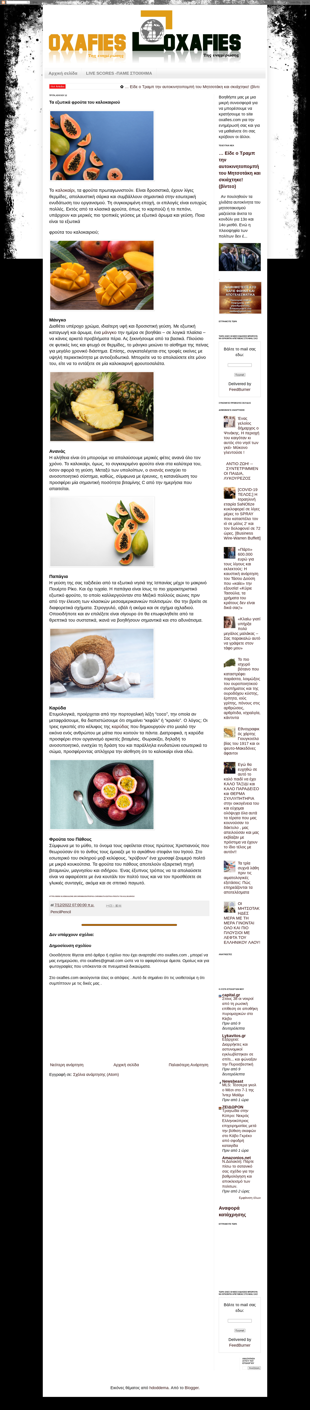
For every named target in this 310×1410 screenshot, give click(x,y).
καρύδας (120, 726)
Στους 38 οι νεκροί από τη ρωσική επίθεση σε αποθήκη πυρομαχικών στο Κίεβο (240, 1008)
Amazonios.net (236, 1157)
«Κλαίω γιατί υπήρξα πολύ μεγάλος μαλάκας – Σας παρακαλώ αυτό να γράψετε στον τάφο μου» (242, 633)
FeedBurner (239, 389)
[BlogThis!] (110, 905)
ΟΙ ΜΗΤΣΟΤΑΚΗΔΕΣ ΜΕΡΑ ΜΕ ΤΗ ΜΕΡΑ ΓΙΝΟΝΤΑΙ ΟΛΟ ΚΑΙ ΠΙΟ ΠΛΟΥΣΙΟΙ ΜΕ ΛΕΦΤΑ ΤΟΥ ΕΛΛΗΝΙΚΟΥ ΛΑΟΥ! (242, 923)
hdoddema (159, 1387)
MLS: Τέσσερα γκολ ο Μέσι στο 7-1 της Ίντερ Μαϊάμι (239, 1090)
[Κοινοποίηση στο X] (113, 905)
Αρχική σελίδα (63, 73)
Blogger (192, 1387)
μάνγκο (109, 332)
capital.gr (231, 995)
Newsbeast (232, 1081)
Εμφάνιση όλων (250, 1197)
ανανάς (156, 470)
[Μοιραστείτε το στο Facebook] (117, 905)
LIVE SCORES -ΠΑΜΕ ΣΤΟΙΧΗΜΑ (119, 73)
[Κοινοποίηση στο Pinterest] (120, 905)
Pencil (56, 912)
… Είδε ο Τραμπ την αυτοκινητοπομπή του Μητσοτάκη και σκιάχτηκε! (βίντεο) (144, 86)
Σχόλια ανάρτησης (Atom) (96, 1074)
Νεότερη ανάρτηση (66, 1064)
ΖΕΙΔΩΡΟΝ (232, 1107)
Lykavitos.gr (234, 1035)
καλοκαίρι (64, 190)
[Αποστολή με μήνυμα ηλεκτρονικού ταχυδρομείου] (107, 905)
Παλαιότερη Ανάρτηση (188, 1064)
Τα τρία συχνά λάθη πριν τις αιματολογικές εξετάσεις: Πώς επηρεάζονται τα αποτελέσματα (241, 877)
